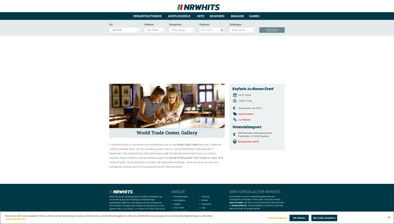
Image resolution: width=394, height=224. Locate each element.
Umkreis (149, 24)
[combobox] (124, 30)
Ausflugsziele (179, 16)
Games (254, 16)
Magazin (237, 16)
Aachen (116, 144)
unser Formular (236, 202)
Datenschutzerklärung (15, 219)
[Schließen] (389, 217)
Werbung (205, 196)
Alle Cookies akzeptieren (324, 218)
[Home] (199, 5)
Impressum (206, 204)
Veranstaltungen (147, 16)
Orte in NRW (179, 208)
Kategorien (175, 24)
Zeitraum (204, 24)
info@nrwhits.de (239, 205)
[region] (197, 217)
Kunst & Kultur (246, 114)
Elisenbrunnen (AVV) (248, 141)
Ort (111, 24)
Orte (200, 16)
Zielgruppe (235, 24)
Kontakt (204, 200)
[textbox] (182, 30)
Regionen (217, 16)
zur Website (245, 119)
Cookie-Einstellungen (277, 218)
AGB (203, 208)
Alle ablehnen (299, 218)
